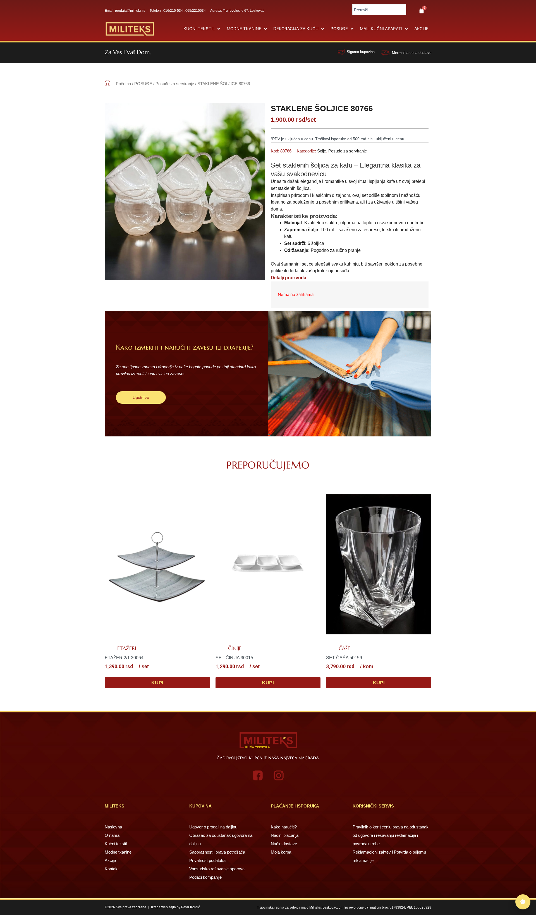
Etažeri (126, 648)
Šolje (321, 151)
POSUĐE (143, 83)
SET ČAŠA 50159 (344, 657)
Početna (123, 83)
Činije (234, 648)
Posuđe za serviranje (174, 83)
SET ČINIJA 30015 (234, 657)
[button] (202, 29)
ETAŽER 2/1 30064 (124, 657)
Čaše (344, 648)
